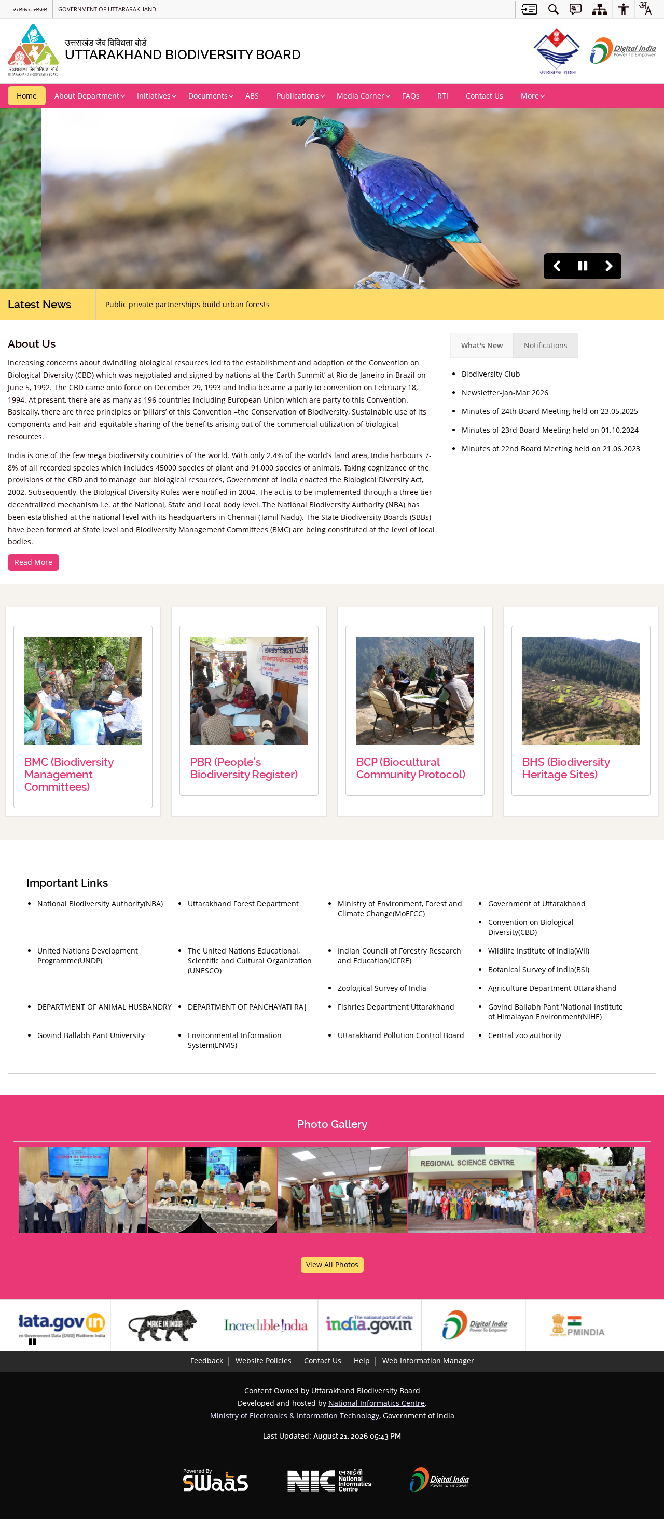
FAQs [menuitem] (411, 96)
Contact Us (322, 1360)
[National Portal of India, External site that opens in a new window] (383, 1325)
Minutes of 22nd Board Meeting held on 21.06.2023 (551, 448)
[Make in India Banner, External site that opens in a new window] (175, 1325)
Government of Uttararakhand (107, 9)
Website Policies (264, 1360)
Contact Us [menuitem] (484, 96)
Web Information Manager (428, 1360)
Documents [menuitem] (208, 96)
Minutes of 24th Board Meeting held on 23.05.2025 (550, 411)
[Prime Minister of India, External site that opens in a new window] (590, 1325)
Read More (33, 562)
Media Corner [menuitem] (360, 96)
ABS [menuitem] (252, 96)
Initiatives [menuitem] (154, 96)
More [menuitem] (530, 96)
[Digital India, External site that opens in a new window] (486, 1325)
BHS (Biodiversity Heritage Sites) (566, 768)
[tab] (482, 345)
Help (362, 1360)
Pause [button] (583, 266)
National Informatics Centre (376, 1403)
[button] (557, 266)
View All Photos (332, 1264)
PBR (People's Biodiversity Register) (244, 768)
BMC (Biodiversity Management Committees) (68, 774)
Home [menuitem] (27, 96)
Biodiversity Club (491, 374)
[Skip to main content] (529, 9)
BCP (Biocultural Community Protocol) (410, 768)
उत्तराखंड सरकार (30, 9)
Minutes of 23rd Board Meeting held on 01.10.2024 (550, 430)
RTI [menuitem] (442, 96)
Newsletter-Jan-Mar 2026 (505, 392)
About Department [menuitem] (86, 96)
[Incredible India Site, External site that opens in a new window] (279, 1325)
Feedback (206, 1360)
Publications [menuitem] (297, 96)
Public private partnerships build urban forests (187, 304)
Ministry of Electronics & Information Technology (294, 1415)
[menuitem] (553, 9)
